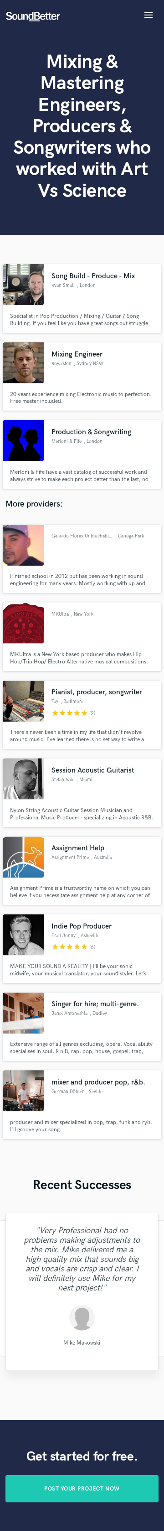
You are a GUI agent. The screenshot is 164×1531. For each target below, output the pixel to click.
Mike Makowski (81, 1343)
